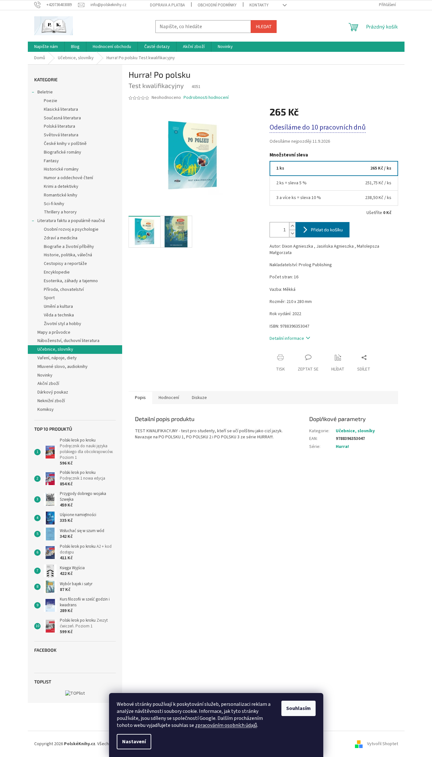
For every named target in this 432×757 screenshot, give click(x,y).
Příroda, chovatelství (64, 289)
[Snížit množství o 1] (292, 233)
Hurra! (342, 446)
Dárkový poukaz (52, 392)
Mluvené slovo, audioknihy (62, 366)
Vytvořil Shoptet (382, 744)
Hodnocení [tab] (169, 397)
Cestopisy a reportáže (65, 263)
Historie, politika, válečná (68, 255)
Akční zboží (48, 383)
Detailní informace (287, 338)
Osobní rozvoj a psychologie (71, 229)
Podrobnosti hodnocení (206, 98)
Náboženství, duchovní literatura (68, 341)
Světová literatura (61, 135)
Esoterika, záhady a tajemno (71, 281)
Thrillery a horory (60, 212)
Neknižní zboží (51, 401)
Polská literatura (59, 126)
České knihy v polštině (65, 143)
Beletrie (45, 92)
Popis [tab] (140, 397)
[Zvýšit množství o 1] (292, 226)
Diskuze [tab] (199, 397)
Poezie (50, 101)
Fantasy (51, 161)
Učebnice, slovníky (55, 349)
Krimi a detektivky (61, 186)
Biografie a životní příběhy (69, 246)
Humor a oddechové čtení (68, 178)
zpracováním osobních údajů (226, 725)
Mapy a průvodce (53, 332)
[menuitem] (46, 47)
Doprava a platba (167, 5)
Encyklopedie (57, 272)
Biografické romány (62, 152)
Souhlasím (298, 708)
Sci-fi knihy (54, 204)
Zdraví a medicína (60, 238)
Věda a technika (59, 315)
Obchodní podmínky (217, 5)
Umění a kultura (58, 306)
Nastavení (134, 741)
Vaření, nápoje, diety (57, 358)
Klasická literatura (61, 109)
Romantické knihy (60, 195)
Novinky (44, 375)
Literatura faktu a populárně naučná (71, 221)
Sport (49, 298)
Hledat (263, 26)
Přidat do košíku (327, 229)
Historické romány (61, 169)
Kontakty (259, 5)
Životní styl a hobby (62, 324)
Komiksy (45, 409)
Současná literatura (62, 118)
